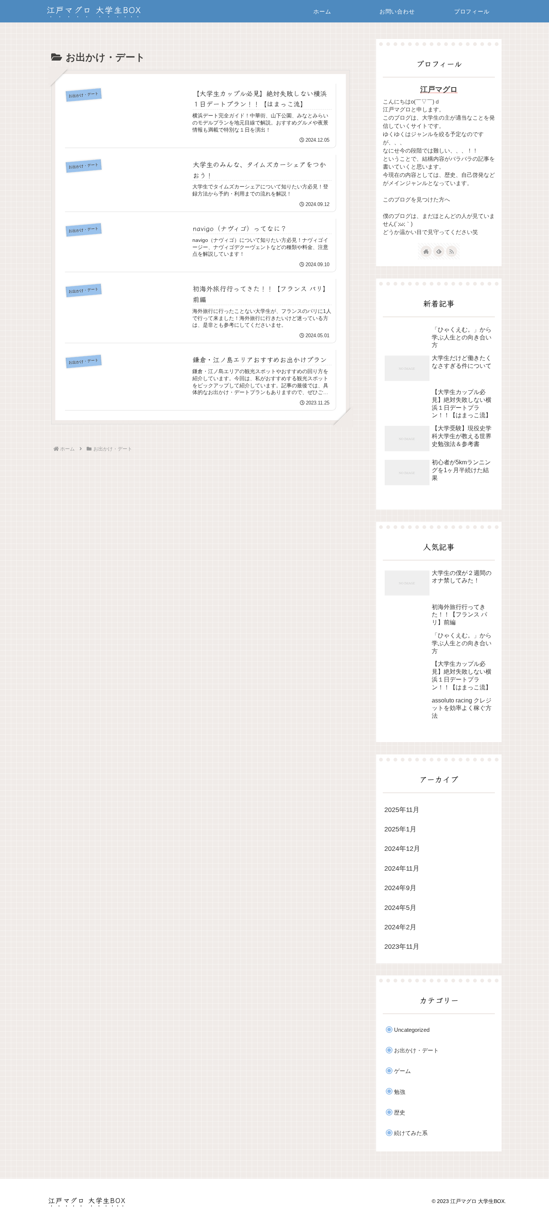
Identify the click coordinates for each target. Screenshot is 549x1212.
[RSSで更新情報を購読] (451, 251)
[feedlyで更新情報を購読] (439, 251)
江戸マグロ (439, 89)
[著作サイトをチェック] (426, 251)
